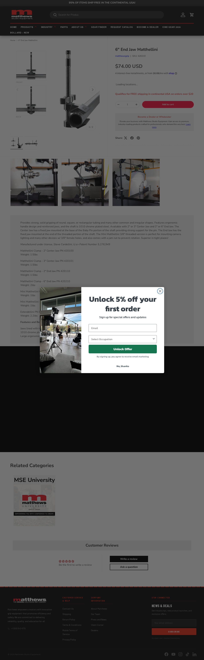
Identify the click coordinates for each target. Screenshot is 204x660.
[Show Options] (153, 339)
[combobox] (121, 339)
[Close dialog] (160, 291)
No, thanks (123, 366)
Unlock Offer (122, 349)
